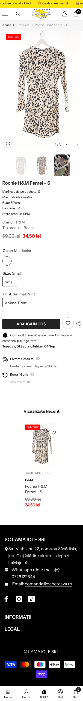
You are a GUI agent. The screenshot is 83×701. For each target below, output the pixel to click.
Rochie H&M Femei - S (36, 489)
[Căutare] (18, 14)
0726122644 (23, 576)
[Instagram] (19, 599)
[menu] (5, 14)
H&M (20, 222)
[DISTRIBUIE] (77, 323)
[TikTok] (31, 599)
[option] (41, 90)
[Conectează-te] (64, 13)
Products (23, 25)
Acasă (6, 25)
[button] (68, 144)
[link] (26, 693)
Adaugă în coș (31, 324)
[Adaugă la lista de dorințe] (68, 323)
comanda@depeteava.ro (48, 583)
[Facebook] (6, 599)
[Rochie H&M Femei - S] (42, 445)
